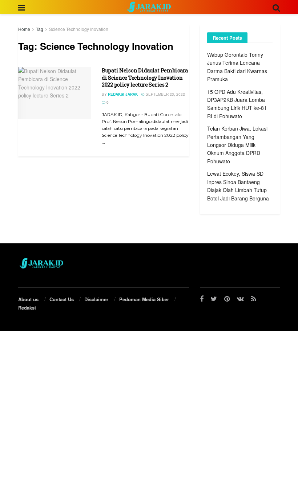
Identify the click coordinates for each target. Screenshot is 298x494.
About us (28, 299)
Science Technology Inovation (78, 29)
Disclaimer (96, 299)
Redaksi (27, 307)
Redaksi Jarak (123, 94)
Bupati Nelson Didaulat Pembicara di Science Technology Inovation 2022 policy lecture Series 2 (145, 77)
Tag (39, 29)
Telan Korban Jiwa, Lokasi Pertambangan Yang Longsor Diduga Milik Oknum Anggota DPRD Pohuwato (237, 145)
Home (24, 29)
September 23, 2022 (165, 94)
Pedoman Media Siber (144, 299)
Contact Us (61, 299)
